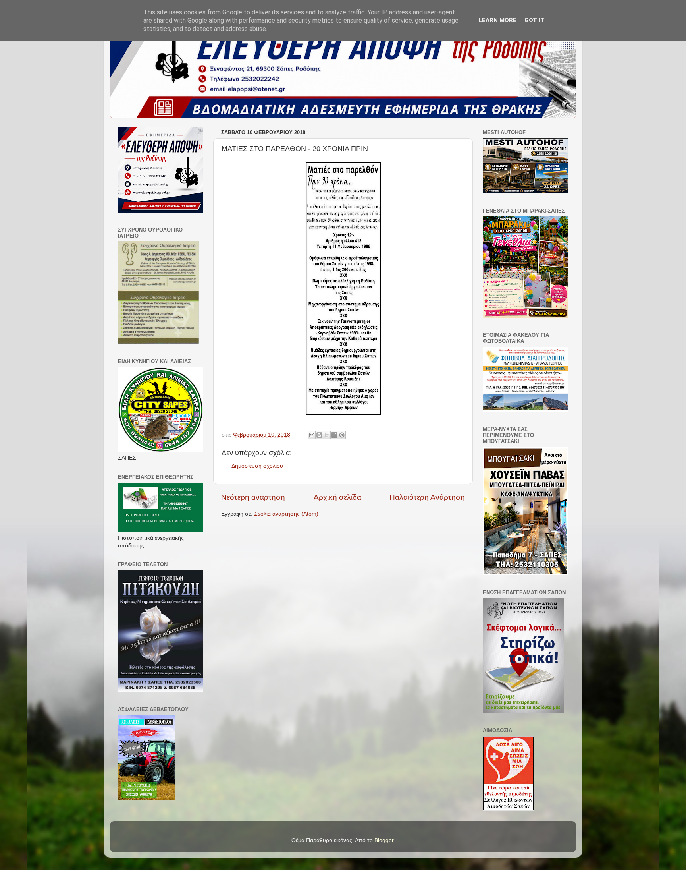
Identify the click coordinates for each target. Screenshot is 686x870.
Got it (534, 20)
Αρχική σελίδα (337, 497)
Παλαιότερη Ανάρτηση (427, 497)
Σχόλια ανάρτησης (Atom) (286, 514)
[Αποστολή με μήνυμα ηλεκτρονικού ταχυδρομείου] (312, 435)
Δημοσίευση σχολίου (257, 466)
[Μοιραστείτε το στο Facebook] (334, 435)
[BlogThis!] (319, 435)
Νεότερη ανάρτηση (253, 497)
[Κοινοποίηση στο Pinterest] (342, 435)
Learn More (497, 20)
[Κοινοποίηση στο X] (327, 435)
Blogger (383, 840)
